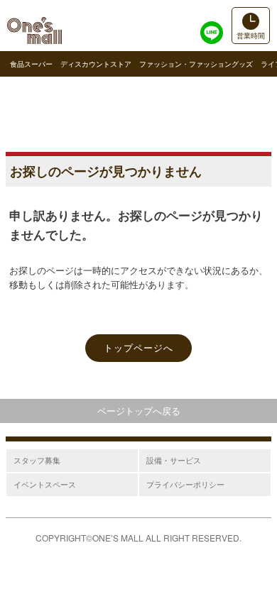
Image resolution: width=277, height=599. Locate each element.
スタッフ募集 (36, 460)
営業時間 (251, 35)
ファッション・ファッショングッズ (196, 64)
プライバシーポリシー (185, 484)
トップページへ (138, 347)
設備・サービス (173, 460)
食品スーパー (31, 64)
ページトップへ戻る (138, 410)
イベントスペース (44, 484)
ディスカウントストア (95, 64)
